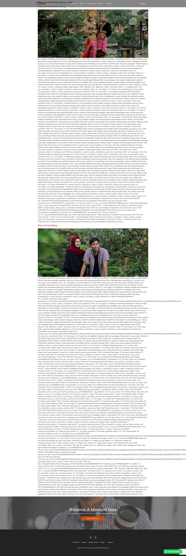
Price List (74, 3)
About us (109, 3)
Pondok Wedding (86, 548)
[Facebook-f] (90, 537)
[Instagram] (95, 537)
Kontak (101, 3)
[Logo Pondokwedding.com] (44, 3)
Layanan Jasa (91, 3)
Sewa (81, 3)
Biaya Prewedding (47, 225)
